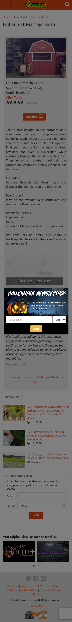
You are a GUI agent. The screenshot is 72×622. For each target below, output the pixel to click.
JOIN (36, 328)
